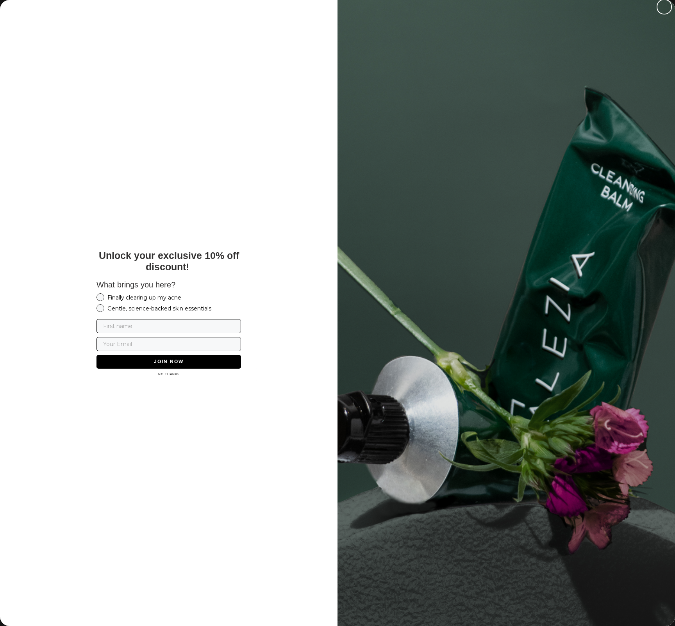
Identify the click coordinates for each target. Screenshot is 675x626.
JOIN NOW (169, 361)
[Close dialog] (664, 7)
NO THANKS (169, 374)
